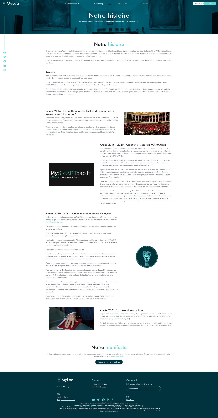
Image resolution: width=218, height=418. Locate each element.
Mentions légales (62, 397)
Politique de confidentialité (66, 400)
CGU (58, 394)
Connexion (210, 3)
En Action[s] (98, 3)
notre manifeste (117, 356)
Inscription (198, 3)
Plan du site (130, 400)
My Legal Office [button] (71, 3)
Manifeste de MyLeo (54, 222)
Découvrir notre (109, 362)
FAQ (127, 397)
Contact (145, 3)
